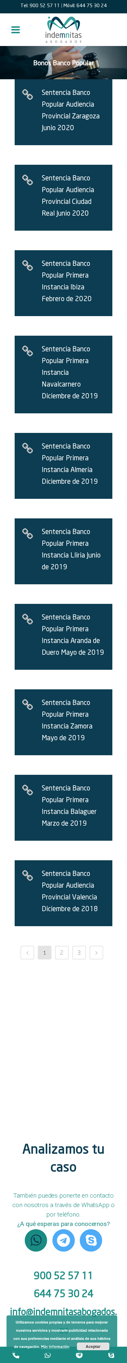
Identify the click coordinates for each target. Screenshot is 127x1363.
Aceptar (93, 1346)
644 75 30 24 (63, 1293)
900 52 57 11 (63, 1275)
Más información (55, 1346)
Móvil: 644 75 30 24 (85, 5)
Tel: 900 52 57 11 (40, 5)
